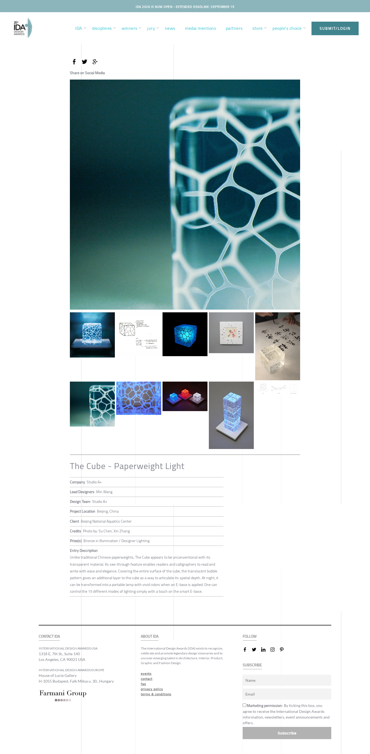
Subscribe (287, 733)
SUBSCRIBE (252, 665)
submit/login (335, 28)
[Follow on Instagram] (274, 649)
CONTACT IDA (49, 636)
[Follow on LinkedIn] (265, 649)
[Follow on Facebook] (247, 649)
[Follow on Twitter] (256, 649)
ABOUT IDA (149, 636)
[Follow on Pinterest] (284, 649)
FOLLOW (250, 636)
